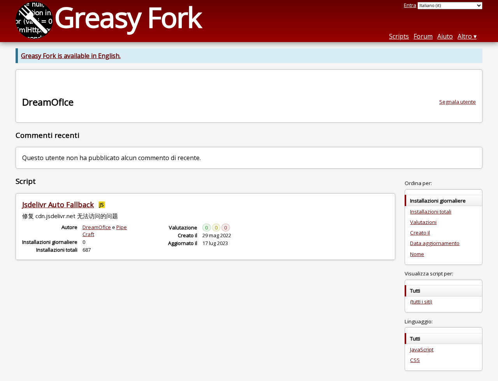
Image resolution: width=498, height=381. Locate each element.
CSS (415, 359)
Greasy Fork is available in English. (71, 55)
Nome (417, 254)
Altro (465, 36)
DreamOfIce (96, 227)
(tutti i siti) (421, 301)
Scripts (399, 36)
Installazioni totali (430, 211)
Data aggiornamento (434, 243)
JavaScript (421, 349)
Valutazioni (423, 222)
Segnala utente (457, 101)
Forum (423, 36)
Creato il (420, 232)
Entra (410, 5)
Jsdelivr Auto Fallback (58, 204)
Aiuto (445, 36)
